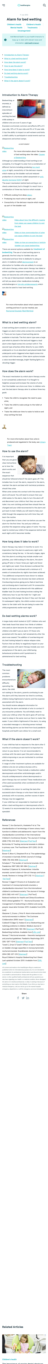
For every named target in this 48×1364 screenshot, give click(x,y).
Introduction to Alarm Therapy (16, 55)
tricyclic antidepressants (28, 284)
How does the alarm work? (15, 62)
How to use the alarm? (13, 66)
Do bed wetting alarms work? (16, 73)
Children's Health (33, 24)
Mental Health (16, 28)
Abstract (24, 841)
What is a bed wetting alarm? (16, 58)
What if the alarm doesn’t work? (17, 81)
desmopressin (28, 262)
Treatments (32, 28)
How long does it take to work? (17, 70)
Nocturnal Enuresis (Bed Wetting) (19, 311)
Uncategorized (24, 31)
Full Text (32, 841)
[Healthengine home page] (23, 5)
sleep (29, 195)
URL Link (36, 932)
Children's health (14, 24)
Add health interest (32, 43)
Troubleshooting (11, 77)
